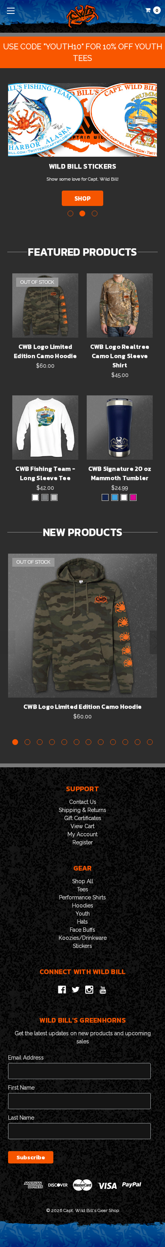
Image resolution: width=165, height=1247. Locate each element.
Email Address (26, 1058)
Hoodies (82, 905)
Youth (83, 914)
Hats (82, 922)
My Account (82, 834)
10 (125, 742)
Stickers (82, 946)
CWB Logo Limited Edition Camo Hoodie (45, 351)
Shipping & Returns (82, 810)
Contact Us (82, 802)
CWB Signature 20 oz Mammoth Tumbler (120, 473)
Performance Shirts (82, 897)
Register (83, 842)
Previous (8, 642)
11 (137, 742)
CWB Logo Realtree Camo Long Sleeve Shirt (119, 356)
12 (150, 742)
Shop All (82, 881)
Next (157, 642)
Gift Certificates (82, 818)
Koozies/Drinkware (83, 938)
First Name (21, 1088)
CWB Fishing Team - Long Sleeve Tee (45, 473)
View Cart (82, 826)
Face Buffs (82, 930)
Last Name (21, 1118)
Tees (82, 889)
